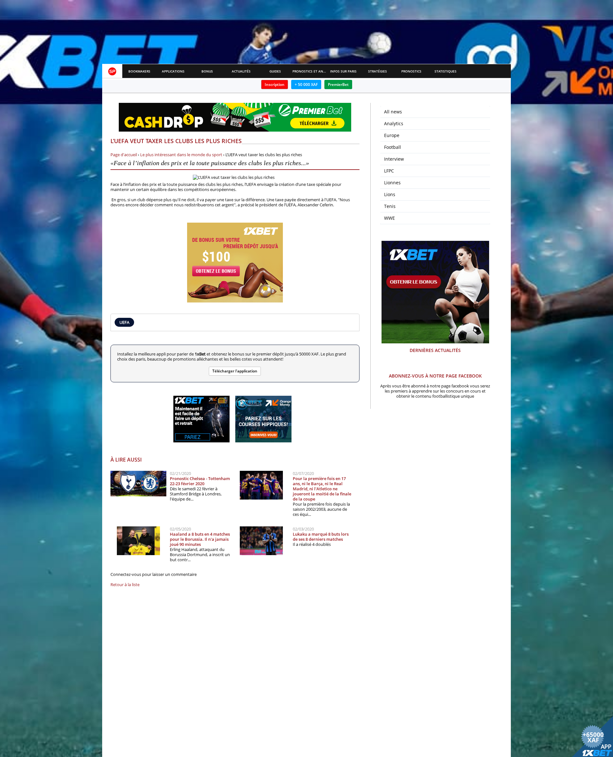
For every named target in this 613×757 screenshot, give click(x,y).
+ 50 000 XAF (306, 84)
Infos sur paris (343, 71)
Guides (275, 71)
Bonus (207, 71)
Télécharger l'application (234, 371)
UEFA (124, 322)
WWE (389, 218)
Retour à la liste (125, 584)
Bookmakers (139, 71)
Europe (391, 135)
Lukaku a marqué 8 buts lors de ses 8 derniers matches (321, 536)
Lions (389, 194)
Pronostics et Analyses (309, 71)
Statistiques (446, 71)
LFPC (389, 171)
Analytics (393, 123)
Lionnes (392, 183)
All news (393, 112)
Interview (394, 159)
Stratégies (377, 71)
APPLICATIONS (173, 71)
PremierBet (338, 84)
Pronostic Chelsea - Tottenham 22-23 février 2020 (200, 481)
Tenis (390, 206)
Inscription (274, 84)
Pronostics (411, 71)
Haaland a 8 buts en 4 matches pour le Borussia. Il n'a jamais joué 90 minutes (200, 539)
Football (392, 147)
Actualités (241, 71)
